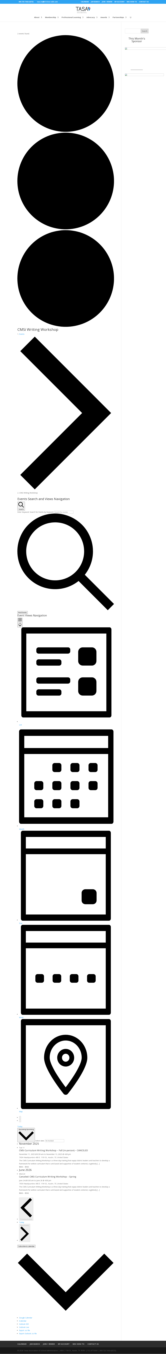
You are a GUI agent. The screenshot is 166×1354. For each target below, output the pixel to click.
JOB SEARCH (95, 2)
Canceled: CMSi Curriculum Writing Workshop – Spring (47, 1176)
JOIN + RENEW (107, 2)
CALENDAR (85, 2)
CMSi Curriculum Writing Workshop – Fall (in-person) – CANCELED (53, 1150)
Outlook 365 (24, 1324)
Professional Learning (71, 17)
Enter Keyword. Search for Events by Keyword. (35, 512)
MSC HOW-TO (132, 2)
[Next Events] (20, 1120)
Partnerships (118, 17)
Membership (50, 17)
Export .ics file (24, 1330)
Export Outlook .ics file (28, 1333)
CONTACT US (144, 2)
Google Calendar (25, 1318)
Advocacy (91, 17)
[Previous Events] (20, 1117)
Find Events (22, 612)
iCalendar (22, 1321)
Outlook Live (24, 1327)
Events (21, 334)
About (36, 17)
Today (19, 1126)
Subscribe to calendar (26, 1246)
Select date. (40, 1141)
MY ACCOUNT (119, 2)
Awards (103, 17)
